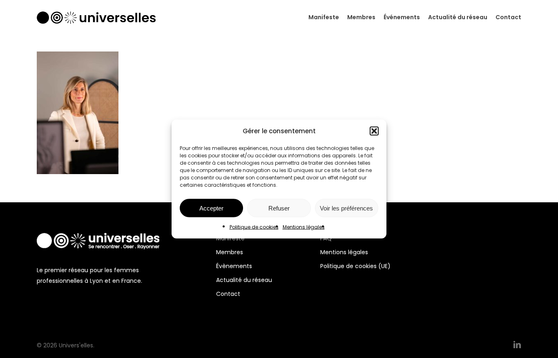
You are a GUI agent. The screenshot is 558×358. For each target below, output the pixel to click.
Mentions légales (304, 227)
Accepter (211, 207)
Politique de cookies (254, 227)
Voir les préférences (346, 207)
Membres (229, 252)
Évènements (234, 266)
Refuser (279, 207)
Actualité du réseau (244, 280)
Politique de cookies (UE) (355, 266)
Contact (228, 294)
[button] (374, 131)
